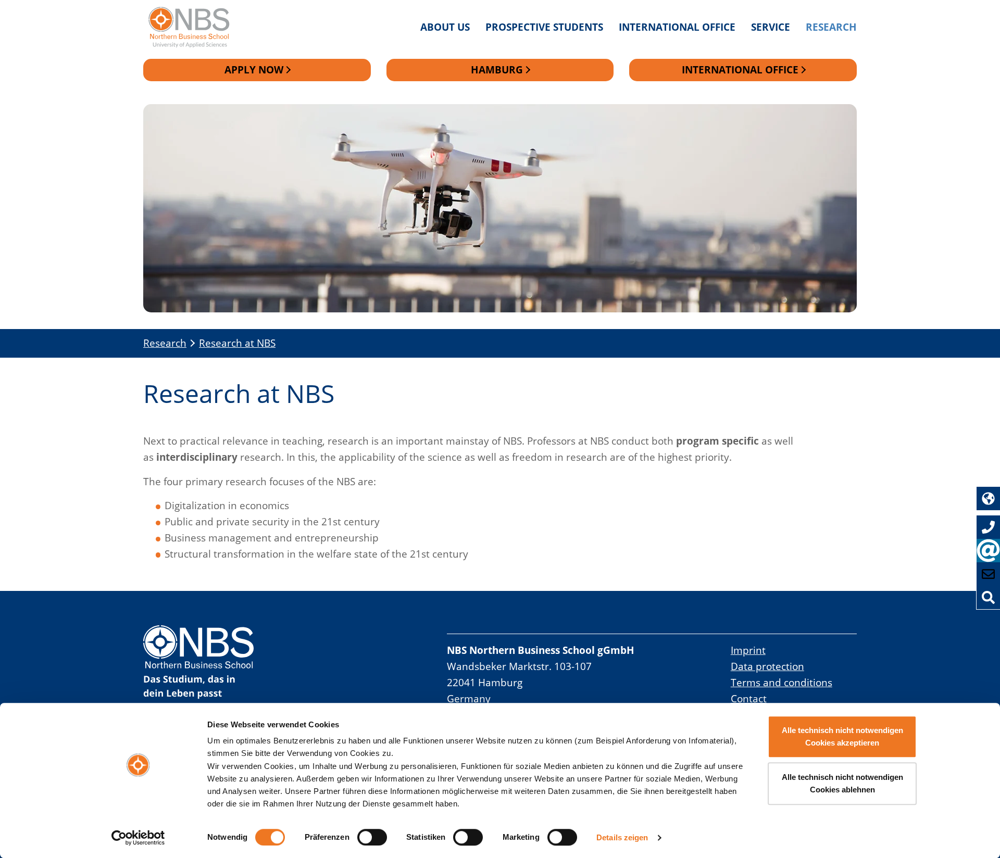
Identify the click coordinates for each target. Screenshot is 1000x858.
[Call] (988, 527)
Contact (749, 698)
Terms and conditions (781, 682)
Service (770, 27)
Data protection (767, 666)
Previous (152, 292)
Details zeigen (622, 837)
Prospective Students (544, 27)
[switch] (372, 837)
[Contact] (988, 574)
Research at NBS (237, 343)
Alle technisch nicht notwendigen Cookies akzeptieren (842, 736)
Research (831, 27)
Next (848, 292)
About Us (445, 27)
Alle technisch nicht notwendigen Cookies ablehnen (842, 783)
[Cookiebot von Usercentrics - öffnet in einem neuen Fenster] (138, 838)
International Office (677, 27)
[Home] (194, 27)
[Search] (988, 597)
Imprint (748, 650)
